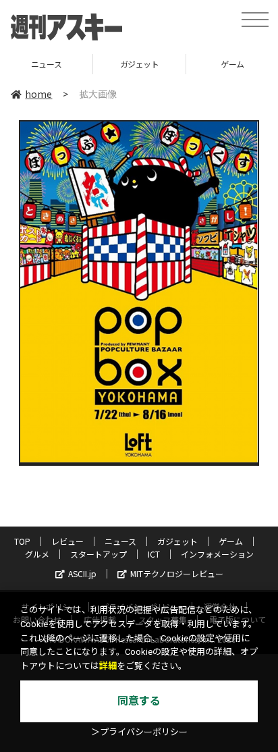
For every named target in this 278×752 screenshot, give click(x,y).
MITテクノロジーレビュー (176, 573)
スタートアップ (98, 554)
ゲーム (155, 64)
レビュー (67, 541)
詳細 (108, 666)
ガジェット (62, 64)
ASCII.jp (82, 573)
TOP (22, 541)
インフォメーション (217, 554)
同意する (139, 701)
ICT (154, 554)
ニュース (120, 541)
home (38, 94)
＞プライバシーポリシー (139, 732)
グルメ (37, 554)
